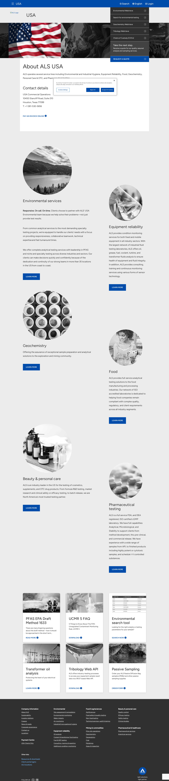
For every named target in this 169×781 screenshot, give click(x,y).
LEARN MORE (31, 277)
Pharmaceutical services (126, 731)
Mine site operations (93, 731)
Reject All (93, 89)
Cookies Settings (63, 89)
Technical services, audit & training (98, 721)
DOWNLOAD (74, 638)
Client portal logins (28, 762)
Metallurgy (89, 743)
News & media (26, 724)
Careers (24, 721)
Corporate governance (29, 727)
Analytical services (124, 734)
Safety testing (123, 718)
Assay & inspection (92, 746)
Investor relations (27, 718)
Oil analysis (57, 734)
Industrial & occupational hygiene (65, 724)
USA (18, 3)
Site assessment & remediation (64, 712)
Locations (24, 733)
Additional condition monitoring (65, 746)
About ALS (25, 712)
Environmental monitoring (63, 715)
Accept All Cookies (107, 89)
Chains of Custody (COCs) (123, 38)
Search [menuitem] (125, 3)
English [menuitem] (138, 3)
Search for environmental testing (126, 17)
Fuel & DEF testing (60, 740)
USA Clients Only (27, 743)
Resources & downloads (30, 759)
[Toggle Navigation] (12, 3)
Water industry (59, 718)
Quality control (123, 712)
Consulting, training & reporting (65, 743)
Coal (87, 740)
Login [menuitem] (150, 3)
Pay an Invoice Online (33, 116)
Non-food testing (92, 718)
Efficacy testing (123, 715)
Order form (117, 688)
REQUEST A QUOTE (121, 59)
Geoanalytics (90, 737)
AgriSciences (90, 712)
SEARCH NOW (118, 638)
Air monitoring (59, 721)
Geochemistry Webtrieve (123, 24)
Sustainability (26, 715)
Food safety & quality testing (96, 715)
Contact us (25, 730)
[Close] (114, 80)
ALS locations (26, 765)
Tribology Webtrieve (121, 31)
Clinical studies (123, 721)
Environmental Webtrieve (123, 11)
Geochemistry (91, 734)
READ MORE (31, 638)
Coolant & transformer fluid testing (66, 737)
